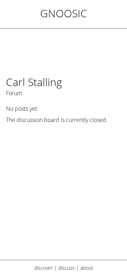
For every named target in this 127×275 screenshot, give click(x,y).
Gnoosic (63, 13)
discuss (66, 267)
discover (43, 267)
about (86, 267)
